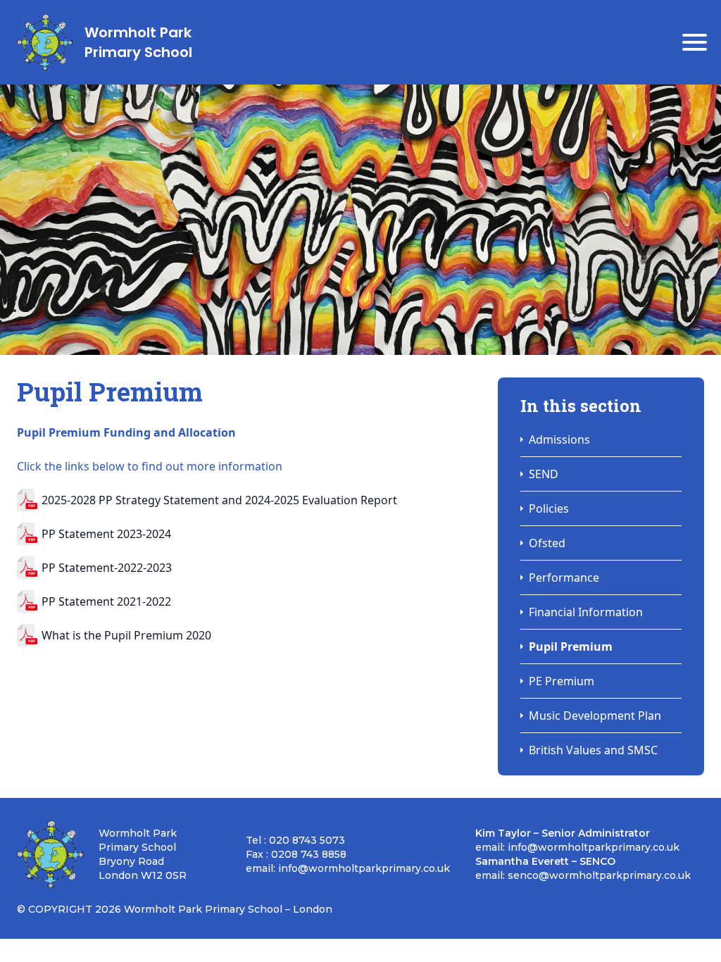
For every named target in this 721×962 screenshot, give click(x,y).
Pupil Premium (571, 646)
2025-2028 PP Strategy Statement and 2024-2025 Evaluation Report (219, 500)
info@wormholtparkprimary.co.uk (364, 868)
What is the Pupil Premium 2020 (126, 635)
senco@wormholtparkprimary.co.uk (599, 875)
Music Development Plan (595, 715)
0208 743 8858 (308, 854)
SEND (543, 474)
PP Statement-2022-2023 (107, 567)
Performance (564, 577)
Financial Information (586, 612)
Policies (549, 508)
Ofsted (547, 543)
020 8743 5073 (307, 840)
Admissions (559, 439)
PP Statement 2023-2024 (106, 534)
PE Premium (561, 681)
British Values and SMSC (593, 750)
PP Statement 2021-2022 (106, 601)
